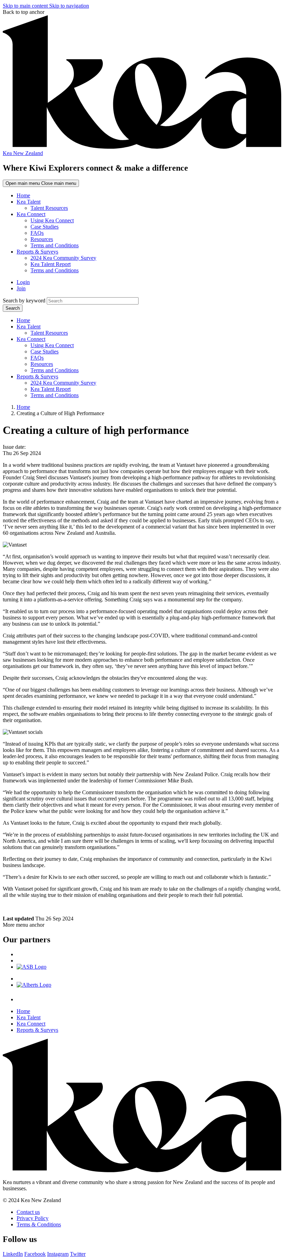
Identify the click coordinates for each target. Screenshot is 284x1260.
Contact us (28, 1212)
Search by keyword (24, 300)
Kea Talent (29, 202)
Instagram (58, 1254)
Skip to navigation (69, 6)
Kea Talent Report (50, 264)
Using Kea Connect (52, 220)
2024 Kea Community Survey (63, 258)
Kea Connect (31, 214)
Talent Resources (49, 208)
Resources (41, 239)
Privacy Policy (32, 1218)
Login (23, 282)
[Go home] (142, 1170)
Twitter (78, 1254)
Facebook (35, 1254)
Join (21, 288)
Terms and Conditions (54, 245)
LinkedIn (13, 1254)
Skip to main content (26, 6)
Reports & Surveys (37, 252)
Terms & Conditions (39, 1224)
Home (23, 195)
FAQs (37, 233)
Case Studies (44, 227)
